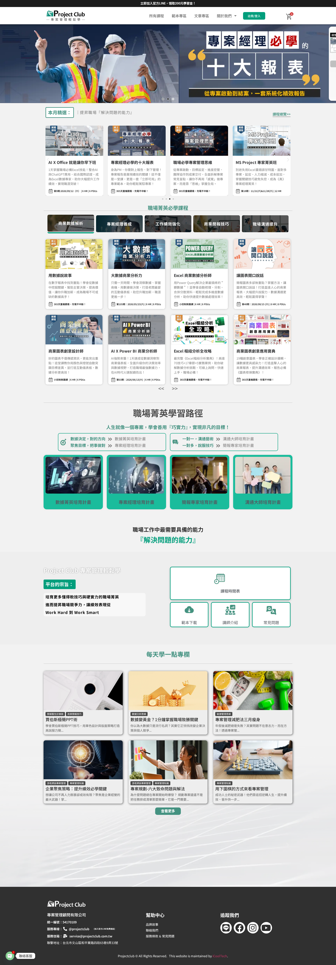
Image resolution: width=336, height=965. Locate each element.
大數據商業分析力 (126, 275)
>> (175, 388)
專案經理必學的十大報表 (132, 162)
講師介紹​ (230, 622)
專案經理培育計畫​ (130, 445)
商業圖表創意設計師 (65, 351)
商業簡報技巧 (74, 713)
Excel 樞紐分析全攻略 (193, 351)
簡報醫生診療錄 (55, 713)
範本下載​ (189, 622)
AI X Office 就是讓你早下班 (72, 162)
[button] (168, 63)
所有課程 (156, 15)
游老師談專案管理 (56, 783)
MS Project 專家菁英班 (256, 162)
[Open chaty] (10, 956)
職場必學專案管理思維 (192, 162)
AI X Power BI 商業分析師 (134, 351)
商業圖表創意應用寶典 (255, 351)
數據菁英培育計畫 (130, 438)
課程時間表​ (230, 591)
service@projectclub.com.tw (90, 936)
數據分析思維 (139, 713)
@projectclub (79, 928)
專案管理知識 (77, 783)
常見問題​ (271, 622)
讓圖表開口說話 (250, 275)
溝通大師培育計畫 (238, 438)
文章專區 (201, 15)
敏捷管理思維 (224, 713)
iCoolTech (220, 956)
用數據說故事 (60, 275)
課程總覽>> (281, 113)
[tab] (70, 224)
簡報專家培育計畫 (238, 445)
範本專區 (179, 15)
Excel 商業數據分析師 (193, 275)
